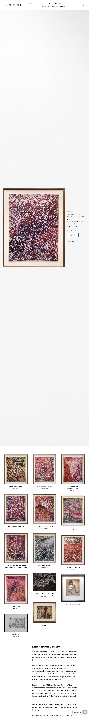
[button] (45, 6)
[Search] (83, 5)
